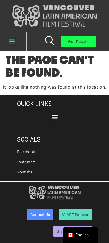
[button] (11, 41)
